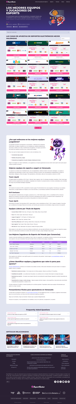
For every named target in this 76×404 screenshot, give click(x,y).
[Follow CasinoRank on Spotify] (66, 382)
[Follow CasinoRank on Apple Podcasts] (69, 382)
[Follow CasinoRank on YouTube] (63, 382)
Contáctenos (65, 361)
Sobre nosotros (65, 359)
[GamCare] (26, 393)
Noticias (68, 1)
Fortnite (14, 361)
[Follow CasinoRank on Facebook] (55, 382)
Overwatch (14, 359)
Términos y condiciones (17, 402)
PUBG (14, 363)
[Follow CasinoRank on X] (60, 382)
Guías (63, 1)
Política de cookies (32, 402)
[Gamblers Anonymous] (18, 393)
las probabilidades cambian (57, 256)
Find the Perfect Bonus (41, 360)
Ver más (37, 127)
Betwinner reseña (38, 57)
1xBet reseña (16, 57)
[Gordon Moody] (36, 393)
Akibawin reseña (59, 57)
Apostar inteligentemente (14, 266)
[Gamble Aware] (51, 393)
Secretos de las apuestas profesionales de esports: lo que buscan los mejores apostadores (41, 368)
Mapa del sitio (60, 402)
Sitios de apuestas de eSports (41, 1)
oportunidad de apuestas (32, 292)
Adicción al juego (46, 402)
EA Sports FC (14, 367)
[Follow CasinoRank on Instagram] (58, 382)
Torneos (57, 1)
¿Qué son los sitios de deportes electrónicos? (41, 358)
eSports (51, 1)
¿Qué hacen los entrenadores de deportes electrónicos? (41, 365)
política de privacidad (63, 368)
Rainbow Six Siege (14, 365)
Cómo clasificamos (65, 365)
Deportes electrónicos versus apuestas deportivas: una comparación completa (38, 362)
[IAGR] (13, 393)
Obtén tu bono (16, 55)
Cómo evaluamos (65, 363)
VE (7, 381)
